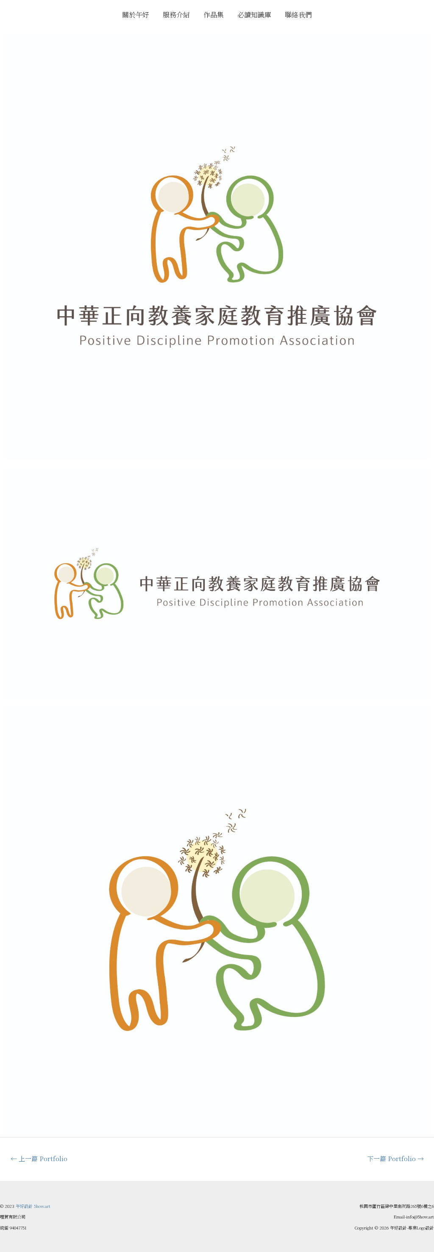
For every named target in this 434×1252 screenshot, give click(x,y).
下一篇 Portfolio (395, 1158)
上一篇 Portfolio (39, 1158)
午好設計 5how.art (33, 1206)
